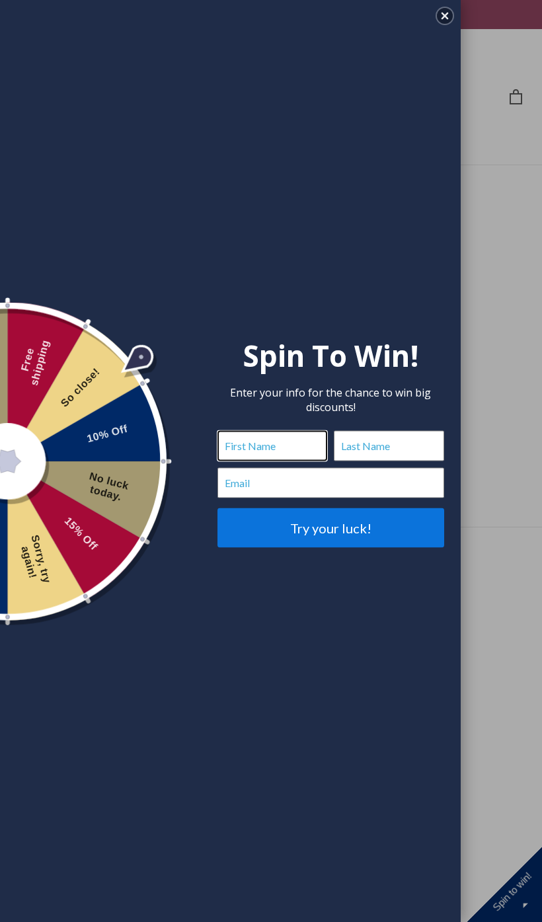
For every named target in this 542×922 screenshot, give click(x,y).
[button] (445, 16)
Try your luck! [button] (330, 527)
